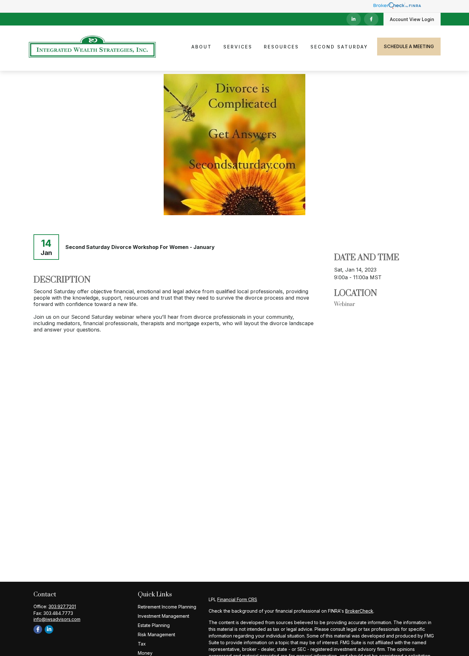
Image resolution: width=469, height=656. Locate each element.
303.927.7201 (62, 606)
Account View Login (412, 19)
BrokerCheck (359, 611)
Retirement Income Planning (167, 606)
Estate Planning (154, 625)
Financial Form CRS (237, 599)
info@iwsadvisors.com (57, 619)
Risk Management (156, 634)
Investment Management (163, 616)
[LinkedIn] (353, 19)
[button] (201, 46)
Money (145, 653)
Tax (142, 643)
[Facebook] (371, 19)
